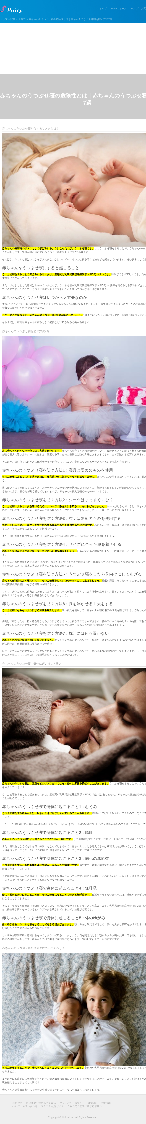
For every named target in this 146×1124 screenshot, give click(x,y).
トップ (103, 8)
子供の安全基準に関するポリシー (85, 1106)
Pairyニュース (119, 8)
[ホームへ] (11, 9)
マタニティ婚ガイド (52, 1106)
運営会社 (93, 1103)
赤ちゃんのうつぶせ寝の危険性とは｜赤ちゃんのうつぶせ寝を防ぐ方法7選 (70, 19)
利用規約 (17, 1103)
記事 (12, 19)
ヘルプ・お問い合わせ (24, 1106)
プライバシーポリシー (71, 1103)
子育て (22, 19)
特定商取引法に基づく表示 (41, 1103)
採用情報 (106, 1103)
